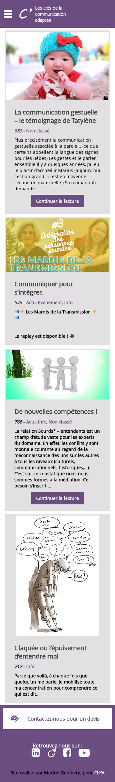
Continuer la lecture (55, 202)
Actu (31, 302)
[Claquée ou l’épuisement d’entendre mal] (57, 634)
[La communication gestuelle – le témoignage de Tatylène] (57, 98)
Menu (8, 14)
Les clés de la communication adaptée (50, 14)
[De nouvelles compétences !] (57, 398)
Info (68, 302)
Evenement (50, 302)
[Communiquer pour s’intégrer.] (57, 270)
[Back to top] (108, 462)
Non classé (38, 131)
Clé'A (99, 773)
